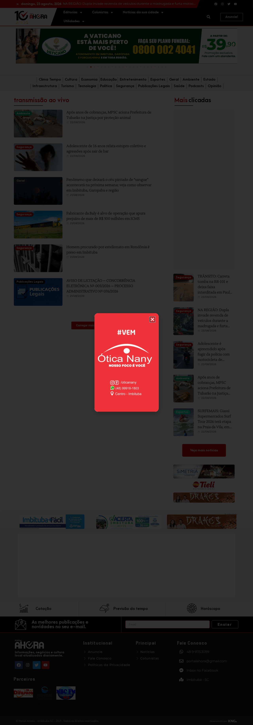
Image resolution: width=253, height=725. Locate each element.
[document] (126, 362)
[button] (152, 319)
